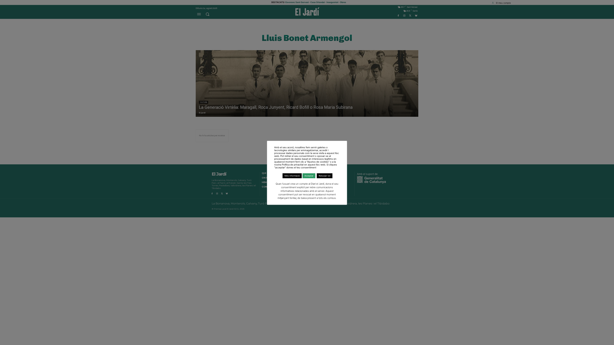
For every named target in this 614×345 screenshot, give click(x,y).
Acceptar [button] (308, 175)
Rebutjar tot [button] (325, 175)
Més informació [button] (292, 175)
